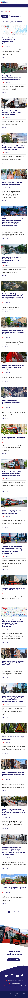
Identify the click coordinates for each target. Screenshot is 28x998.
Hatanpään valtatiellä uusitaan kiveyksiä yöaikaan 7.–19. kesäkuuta (13, 663)
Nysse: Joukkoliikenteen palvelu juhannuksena (13, 438)
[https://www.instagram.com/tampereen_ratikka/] (12, 976)
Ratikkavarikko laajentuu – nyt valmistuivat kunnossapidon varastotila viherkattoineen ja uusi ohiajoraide (13, 296)
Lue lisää (4, 57)
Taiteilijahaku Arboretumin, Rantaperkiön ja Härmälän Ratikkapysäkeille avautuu (12, 77)
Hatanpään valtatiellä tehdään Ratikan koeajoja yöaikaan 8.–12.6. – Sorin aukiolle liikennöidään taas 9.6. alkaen (13, 698)
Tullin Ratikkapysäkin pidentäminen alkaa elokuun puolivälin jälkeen (12, 112)
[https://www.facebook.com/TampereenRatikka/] (22, 976)
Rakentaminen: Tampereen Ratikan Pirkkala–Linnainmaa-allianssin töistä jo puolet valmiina (13, 259)
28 (18, 911)
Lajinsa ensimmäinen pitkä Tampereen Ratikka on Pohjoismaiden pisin (11, 511)
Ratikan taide (15, 16)
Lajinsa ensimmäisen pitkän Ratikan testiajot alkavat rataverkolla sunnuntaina (12, 473)
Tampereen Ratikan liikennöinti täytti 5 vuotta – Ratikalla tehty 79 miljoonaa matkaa (13, 147)
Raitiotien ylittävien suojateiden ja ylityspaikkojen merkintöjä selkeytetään (13, 737)
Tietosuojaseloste (16, 983)
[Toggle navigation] (25, 2)
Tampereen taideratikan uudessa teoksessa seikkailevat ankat (14, 888)
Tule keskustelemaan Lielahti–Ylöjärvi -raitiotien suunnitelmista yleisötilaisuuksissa (13, 40)
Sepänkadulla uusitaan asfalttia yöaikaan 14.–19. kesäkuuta (13, 589)
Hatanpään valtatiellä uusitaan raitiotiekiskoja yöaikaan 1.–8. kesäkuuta (13, 774)
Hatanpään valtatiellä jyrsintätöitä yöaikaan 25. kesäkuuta (11, 402)
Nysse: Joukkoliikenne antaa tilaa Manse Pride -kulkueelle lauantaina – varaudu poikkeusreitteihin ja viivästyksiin (12, 623)
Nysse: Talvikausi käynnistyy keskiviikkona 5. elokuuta (12, 183)
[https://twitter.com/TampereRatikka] (7, 976)
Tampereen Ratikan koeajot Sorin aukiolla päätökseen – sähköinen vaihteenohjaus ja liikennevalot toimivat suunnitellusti (12, 550)
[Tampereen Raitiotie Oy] (5, 2)
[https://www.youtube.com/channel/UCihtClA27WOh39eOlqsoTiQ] (17, 976)
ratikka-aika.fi (13, 960)
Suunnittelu (6, 21)
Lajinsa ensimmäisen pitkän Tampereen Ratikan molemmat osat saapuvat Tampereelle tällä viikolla (13, 811)
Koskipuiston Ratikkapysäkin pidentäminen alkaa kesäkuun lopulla (13, 332)
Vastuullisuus (18, 21)
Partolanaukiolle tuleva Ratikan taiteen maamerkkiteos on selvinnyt (13, 367)
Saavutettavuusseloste (11, 985)
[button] (20, 2)
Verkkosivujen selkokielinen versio (16, 980)
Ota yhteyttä (23, 985)
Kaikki (4, 16)
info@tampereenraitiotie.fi (7, 993)
